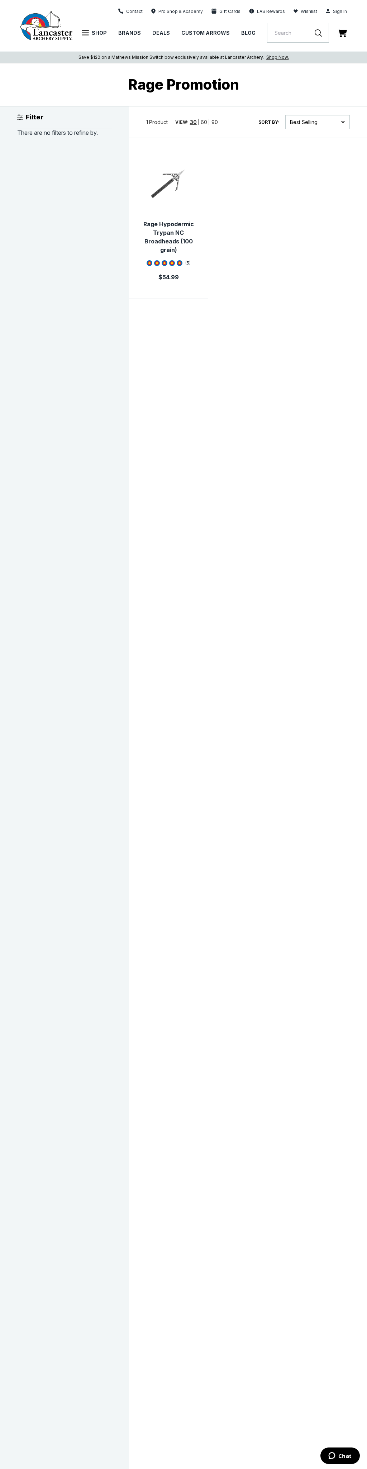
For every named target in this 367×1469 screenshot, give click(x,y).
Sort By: (268, 122)
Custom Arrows (205, 33)
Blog (248, 33)
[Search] (322, 33)
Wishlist (309, 11)
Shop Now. (277, 57)
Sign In (340, 11)
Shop (99, 33)
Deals (161, 33)
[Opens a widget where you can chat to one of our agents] (340, 1456)
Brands (129, 33)
